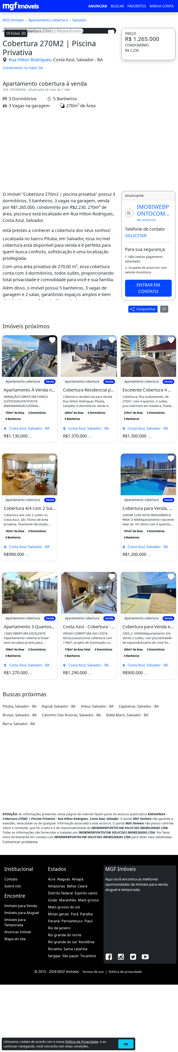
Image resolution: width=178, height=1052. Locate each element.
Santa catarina (75, 948)
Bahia (71, 886)
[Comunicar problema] (164, 309)
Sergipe (54, 955)
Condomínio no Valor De (23, 68)
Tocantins (88, 955)
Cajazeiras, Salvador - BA (139, 706)
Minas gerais (58, 914)
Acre (51, 879)
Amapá (77, 879)
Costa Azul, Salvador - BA (78, 60)
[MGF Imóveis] (21, 6)
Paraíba (86, 914)
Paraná (54, 921)
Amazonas (56, 886)
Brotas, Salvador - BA (20, 715)
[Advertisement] (59, 149)
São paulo (70, 955)
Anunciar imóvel (17, 931)
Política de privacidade (125, 972)
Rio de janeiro (59, 928)
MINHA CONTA (162, 6)
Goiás (52, 900)
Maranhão (67, 900)
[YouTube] (145, 956)
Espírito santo (86, 893)
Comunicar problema (20, 841)
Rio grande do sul (62, 942)
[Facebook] (108, 956)
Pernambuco (72, 921)
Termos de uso (93, 972)
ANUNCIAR (97, 6)
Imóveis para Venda (20, 905)
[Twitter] (133, 956)
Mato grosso (88, 900)
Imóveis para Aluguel (21, 912)
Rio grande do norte (64, 935)
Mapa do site (15, 938)
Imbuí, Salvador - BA (97, 706)
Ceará (82, 886)
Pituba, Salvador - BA (19, 706)
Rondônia (86, 942)
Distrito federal (60, 893)
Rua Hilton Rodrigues (30, 60)
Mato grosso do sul (64, 907)
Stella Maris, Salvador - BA (127, 715)
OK (126, 1044)
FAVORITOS (136, 6)
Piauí (88, 921)
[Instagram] (120, 956)
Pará (74, 914)
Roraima (55, 948)
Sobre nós (12, 886)
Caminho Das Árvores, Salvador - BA (71, 715)
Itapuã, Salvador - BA (59, 706)
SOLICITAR (136, 235)
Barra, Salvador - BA (19, 723)
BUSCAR (117, 6)
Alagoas (63, 879)
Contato (11, 879)
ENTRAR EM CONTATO (148, 288)
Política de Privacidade (81, 1042)
